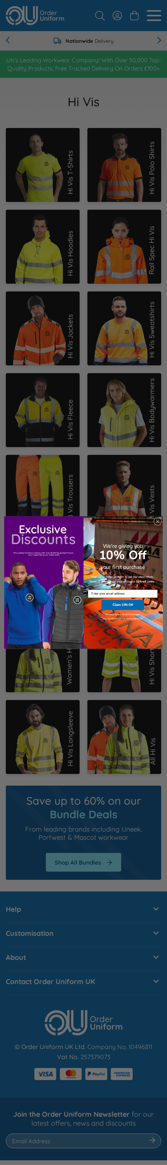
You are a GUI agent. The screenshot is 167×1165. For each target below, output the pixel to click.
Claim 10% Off (123, 605)
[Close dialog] (157, 521)
